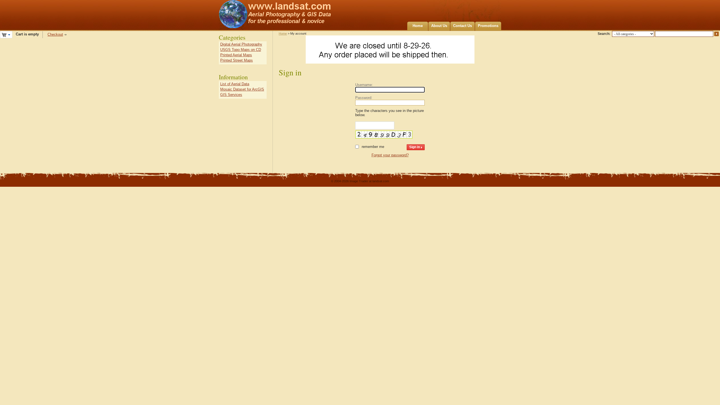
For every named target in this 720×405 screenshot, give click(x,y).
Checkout (55, 34)
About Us (439, 26)
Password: (363, 98)
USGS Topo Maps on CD (240, 50)
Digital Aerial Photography (241, 44)
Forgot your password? (390, 155)
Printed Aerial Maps (236, 55)
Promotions (488, 26)
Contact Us (462, 26)
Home (418, 26)
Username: (364, 85)
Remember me (373, 147)
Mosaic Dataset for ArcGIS (242, 89)
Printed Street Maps (236, 60)
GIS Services (231, 95)
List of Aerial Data (234, 84)
